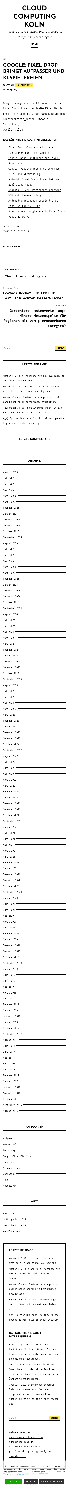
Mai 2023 (8, 702)
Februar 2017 (11, 1075)
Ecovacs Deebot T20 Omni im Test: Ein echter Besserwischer (33, 293)
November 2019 (11, 951)
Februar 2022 (11, 791)
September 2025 (12, 537)
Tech (17, 226)
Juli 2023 (9, 691)
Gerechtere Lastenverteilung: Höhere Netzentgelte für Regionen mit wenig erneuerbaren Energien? (35, 316)
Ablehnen (31, 1481)
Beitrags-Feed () (15, 1219)
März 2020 (9, 927)
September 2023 (12, 679)
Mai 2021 (8, 844)
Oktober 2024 (11, 602)
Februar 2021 (11, 862)
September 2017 (12, 1034)
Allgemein (9, 1138)
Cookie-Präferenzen (51, 1481)
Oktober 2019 (11, 957)
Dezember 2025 (11, 519)
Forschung (9, 1150)
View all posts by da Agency (25, 276)
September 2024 (12, 608)
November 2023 (11, 667)
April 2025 (9, 566)
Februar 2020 (11, 933)
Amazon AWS (9, 1144)
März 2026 (9, 501)
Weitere (13, 1432)
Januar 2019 (10, 1010)
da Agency (12, 89)
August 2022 (10, 756)
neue (27, 103)
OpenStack (9, 1173)
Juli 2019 (9, 974)
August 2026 (10, 472)
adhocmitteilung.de (21, 1441)
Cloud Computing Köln (34, 16)
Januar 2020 (10, 939)
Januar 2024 (10, 655)
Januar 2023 (10, 726)
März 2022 (9, 785)
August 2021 (10, 827)
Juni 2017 (9, 1051)
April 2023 (9, 708)
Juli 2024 (9, 620)
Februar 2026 (11, 507)
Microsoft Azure (13, 1167)
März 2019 (9, 998)
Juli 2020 (9, 903)
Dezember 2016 (11, 1087)
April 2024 (9, 637)
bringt (18, 103)
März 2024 (9, 643)
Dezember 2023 (11, 661)
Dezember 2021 (11, 803)
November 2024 (11, 596)
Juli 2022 (9, 762)
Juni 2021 (9, 838)
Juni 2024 (9, 626)
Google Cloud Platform (17, 1156)
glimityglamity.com (40, 1451)
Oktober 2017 (11, 1028)
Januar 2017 (10, 1081)
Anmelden (8, 1213)
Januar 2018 (10, 1022)
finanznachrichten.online (25, 1446)
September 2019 (12, 963)
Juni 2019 (9, 980)
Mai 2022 (8, 773)
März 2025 (9, 572)
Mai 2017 (8, 1057)
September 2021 (12, 821)
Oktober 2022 (11, 744)
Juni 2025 (9, 555)
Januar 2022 (10, 797)
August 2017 (10, 1039)
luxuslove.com (17, 1456)
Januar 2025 (10, 584)
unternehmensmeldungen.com (26, 1437)
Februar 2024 (11, 649)
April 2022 (9, 779)
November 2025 (11, 525)
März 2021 (9, 856)
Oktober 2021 (11, 815)
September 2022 (12, 750)
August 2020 (10, 898)
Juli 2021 (9, 832)
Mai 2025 (8, 561)
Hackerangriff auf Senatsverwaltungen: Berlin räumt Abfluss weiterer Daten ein (34, 1304)
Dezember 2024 (11, 590)
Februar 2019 (11, 1004)
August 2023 (10, 685)
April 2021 (9, 850)
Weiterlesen (22, 1474)
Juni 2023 (9, 697)
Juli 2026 (9, 478)
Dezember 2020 (11, 874)
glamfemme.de (17, 1451)
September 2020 (12, 892)
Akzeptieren (13, 1481)
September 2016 (12, 1104)
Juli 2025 (9, 549)
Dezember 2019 (11, 945)
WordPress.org (11, 1231)
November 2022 (11, 738)
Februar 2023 (11, 720)
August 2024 (10, 614)
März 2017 (9, 1069)
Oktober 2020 (11, 886)
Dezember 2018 (11, 1016)
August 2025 (10, 543)
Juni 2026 (9, 484)
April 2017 (9, 1063)
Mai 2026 (8, 490)
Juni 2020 (9, 909)
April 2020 (9, 921)
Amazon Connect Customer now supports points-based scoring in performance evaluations (33, 1289)
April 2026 (9, 495)
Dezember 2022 (11, 732)
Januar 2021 (10, 868)
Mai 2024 (8, 631)
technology (9, 1185)
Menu (34, 44)
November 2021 (11, 809)
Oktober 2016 (11, 1099)
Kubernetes (9, 1162)
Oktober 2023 (11, 673)
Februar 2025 (11, 578)
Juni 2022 (9, 767)
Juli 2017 (9, 1045)
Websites (25, 1432)
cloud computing (20, 230)
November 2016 (11, 1093)
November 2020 (11, 880)
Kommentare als (15, 1225)
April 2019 (9, 992)
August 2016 (10, 1110)
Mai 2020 (8, 915)
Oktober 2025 (11, 531)
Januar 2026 (10, 513)
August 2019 (10, 968)
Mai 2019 (8, 986)
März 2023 (9, 714)
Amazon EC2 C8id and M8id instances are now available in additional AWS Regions (34, 1273)
